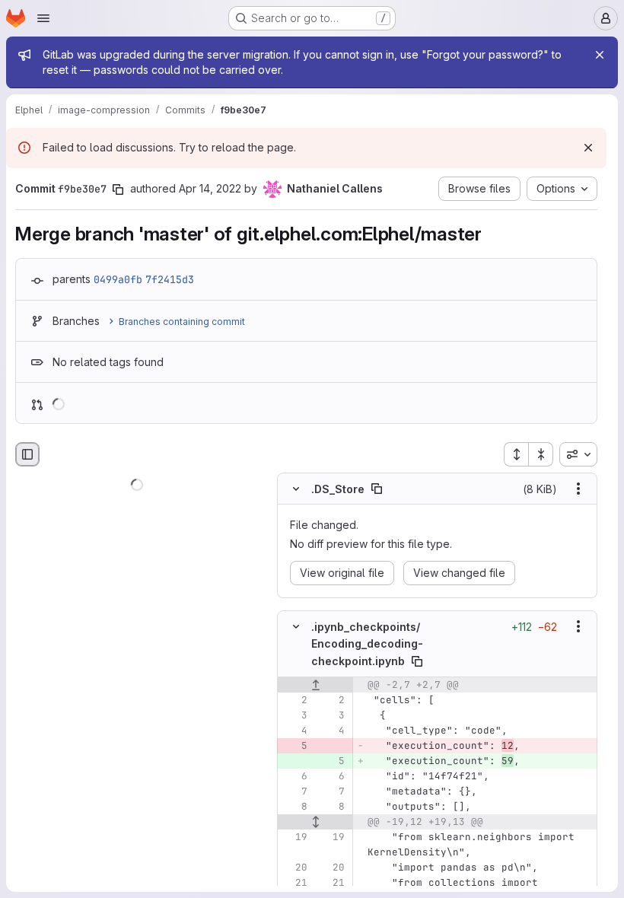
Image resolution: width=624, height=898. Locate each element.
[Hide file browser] (27, 454)
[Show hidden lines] (315, 822)
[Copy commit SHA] (118, 189)
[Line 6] (294, 776)
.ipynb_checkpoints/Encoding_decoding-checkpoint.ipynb (367, 643)
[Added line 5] (332, 761)
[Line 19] (294, 837)
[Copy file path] (377, 488)
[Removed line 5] (294, 745)
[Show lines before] (315, 685)
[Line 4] (294, 730)
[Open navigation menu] (43, 18)
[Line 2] (294, 700)
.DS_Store (338, 488)
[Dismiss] (588, 148)
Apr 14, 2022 (210, 188)
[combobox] (578, 454)
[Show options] (578, 488)
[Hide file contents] (296, 488)
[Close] (600, 55)
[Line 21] (294, 882)
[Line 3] (294, 715)
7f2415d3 (169, 279)
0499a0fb (118, 279)
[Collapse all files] (541, 454)
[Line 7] (294, 791)
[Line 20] (294, 867)
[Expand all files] (516, 454)
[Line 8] (294, 806)
